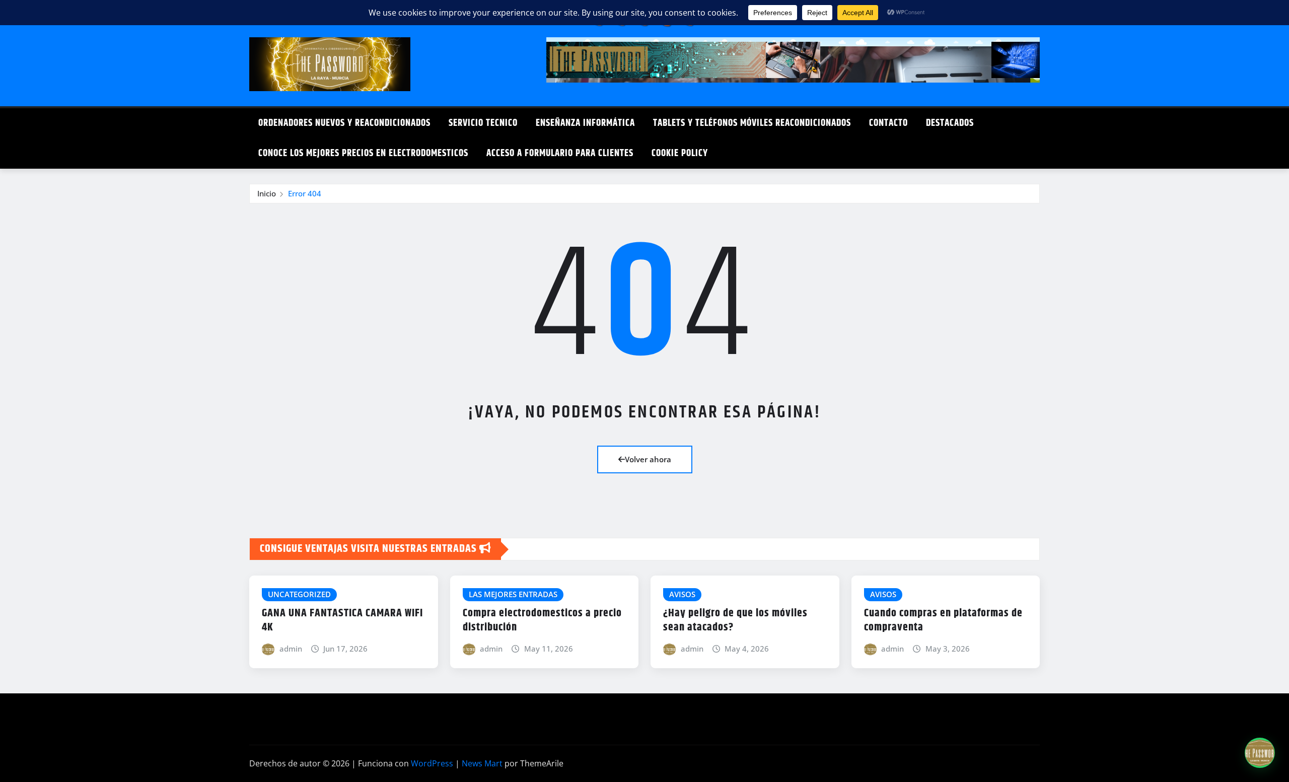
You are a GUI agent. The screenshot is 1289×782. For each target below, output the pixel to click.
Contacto (888, 123)
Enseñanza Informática (585, 123)
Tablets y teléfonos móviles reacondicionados (752, 123)
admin (290, 649)
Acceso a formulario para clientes (559, 153)
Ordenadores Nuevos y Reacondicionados (344, 123)
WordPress (432, 763)
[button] (1260, 753)
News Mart (482, 763)
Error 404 (304, 193)
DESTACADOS (950, 123)
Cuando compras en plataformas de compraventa (943, 620)
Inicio (266, 193)
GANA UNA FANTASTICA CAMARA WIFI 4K (342, 620)
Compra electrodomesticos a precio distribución (542, 620)
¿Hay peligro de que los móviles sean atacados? (735, 620)
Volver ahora (648, 459)
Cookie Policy (680, 153)
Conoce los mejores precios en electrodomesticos (363, 153)
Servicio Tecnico (483, 123)
